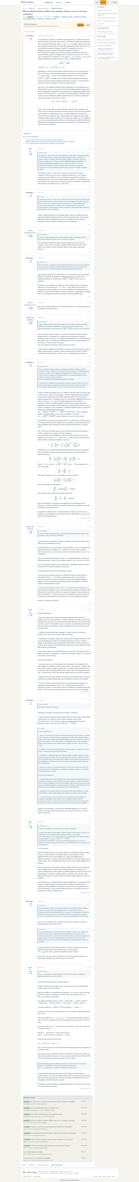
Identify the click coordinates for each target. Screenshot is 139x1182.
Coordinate (57, 16)
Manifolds (48, 18)
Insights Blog (48, 2)
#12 (90, 821)
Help (113, 1176)
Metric (54, 18)
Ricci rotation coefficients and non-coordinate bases (46, 1114)
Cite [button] (88, 127)
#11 (90, 700)
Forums (58, 2)
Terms (104, 1176)
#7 (90, 317)
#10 (90, 609)
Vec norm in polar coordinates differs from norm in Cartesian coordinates (52, 1120)
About (99, 1176)
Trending (67, 2)
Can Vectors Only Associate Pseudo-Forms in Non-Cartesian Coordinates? (52, 1101)
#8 (90, 362)
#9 (90, 526)
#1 (90, 35)
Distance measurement (29, 18)
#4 (90, 230)
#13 (90, 901)
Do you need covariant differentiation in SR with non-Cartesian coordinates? (53, 1133)
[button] (53, 2)
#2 (90, 148)
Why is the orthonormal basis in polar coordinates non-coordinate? (51, 1127)
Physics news (27, 137)
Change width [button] (37, 1176)
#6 (90, 302)
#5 (90, 258)
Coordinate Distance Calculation (33, 1152)
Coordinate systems (66, 16)
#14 (90, 967)
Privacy (108, 1176)
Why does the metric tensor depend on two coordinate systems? (50, 1145)
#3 (90, 192)
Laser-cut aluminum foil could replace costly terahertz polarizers (44, 140)
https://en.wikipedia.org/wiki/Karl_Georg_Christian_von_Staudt (56, 345)
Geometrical (40, 18)
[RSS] (116, 1176)
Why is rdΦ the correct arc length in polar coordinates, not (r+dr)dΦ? (52, 1139)
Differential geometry (80, 16)
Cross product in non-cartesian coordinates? (37, 1158)
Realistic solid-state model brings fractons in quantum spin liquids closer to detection (50, 141)
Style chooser (27, 1176)
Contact (95, 1176)
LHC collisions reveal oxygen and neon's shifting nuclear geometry (45, 143)
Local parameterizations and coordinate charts (44, 1108)
